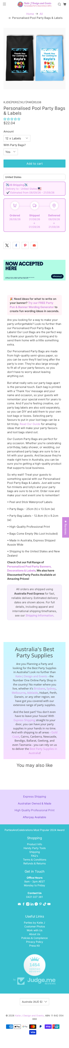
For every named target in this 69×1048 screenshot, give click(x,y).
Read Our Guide (30, 424)
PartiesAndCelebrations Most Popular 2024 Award (35, 829)
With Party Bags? (14, 145)
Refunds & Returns (34, 863)
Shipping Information (39, 615)
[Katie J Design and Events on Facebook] (23, 904)
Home (30, 13)
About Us (34, 934)
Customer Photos (34, 926)
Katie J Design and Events (31, 676)
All (41, 13)
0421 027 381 (34, 896)
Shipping (34, 851)
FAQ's (34, 855)
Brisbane (39, 688)
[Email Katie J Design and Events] (19, 904)
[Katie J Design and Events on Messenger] (36, 904)
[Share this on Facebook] (16, 245)
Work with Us (34, 930)
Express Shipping (24, 720)
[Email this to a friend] (34, 245)
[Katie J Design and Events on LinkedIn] (32, 904)
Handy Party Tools (35, 848)
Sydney (51, 688)
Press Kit (34, 945)
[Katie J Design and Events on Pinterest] (40, 904)
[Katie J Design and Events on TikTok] (44, 904)
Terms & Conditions (34, 859)
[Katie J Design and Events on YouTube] (49, 904)
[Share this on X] (6, 245)
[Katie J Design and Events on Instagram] (27, 904)
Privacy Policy (34, 941)
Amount (8, 131)
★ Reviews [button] (65, 527)
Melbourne (19, 692)
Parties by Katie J (34, 922)
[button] (11, 119)
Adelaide (32, 692)
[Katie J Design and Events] (34, 4)
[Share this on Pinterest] (25, 245)
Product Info (34, 844)
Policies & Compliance (34, 937)
